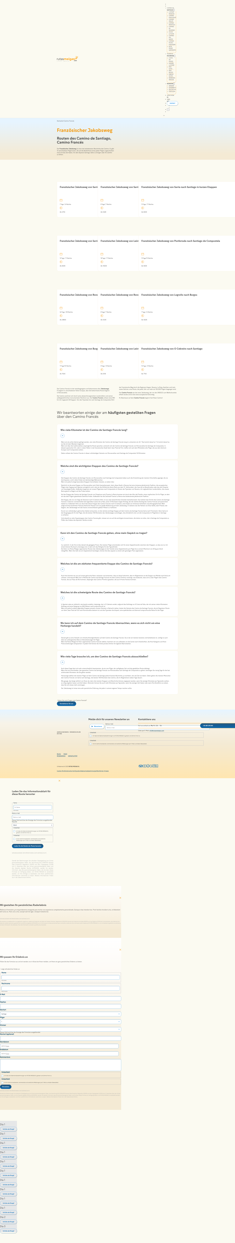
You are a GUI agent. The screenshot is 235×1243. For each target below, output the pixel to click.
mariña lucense (171, 64)
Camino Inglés (171, 20)
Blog (59, 754)
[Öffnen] (168, 109)
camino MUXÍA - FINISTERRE (172, 42)
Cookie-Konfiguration (74, 771)
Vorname (15, 810)
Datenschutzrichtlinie (24, 877)
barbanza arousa (172, 78)
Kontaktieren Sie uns (66, 704)
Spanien (171, 86)
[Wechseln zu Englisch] (171, 105)
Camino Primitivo (172, 24)
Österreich (172, 87)
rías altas (170, 67)
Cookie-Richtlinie (62, 771)
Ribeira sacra (171, 75)
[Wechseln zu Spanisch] (171, 107)
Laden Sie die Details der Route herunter (27, 846)
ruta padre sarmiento (172, 48)
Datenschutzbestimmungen (89, 771)
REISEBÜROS (61, 756)
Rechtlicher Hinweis (103, 771)
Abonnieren (98, 726)
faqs (65, 754)
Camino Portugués (172, 16)
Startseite (60, 121)
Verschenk (170, 96)
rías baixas (171, 71)
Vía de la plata (171, 33)
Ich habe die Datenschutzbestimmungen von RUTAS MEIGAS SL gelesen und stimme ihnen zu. (32, 831)
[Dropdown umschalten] (174, 10)
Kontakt (172, 103)
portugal (172, 91)
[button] (117, 433)
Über (168, 100)
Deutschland (173, 89)
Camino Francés (171, 13)
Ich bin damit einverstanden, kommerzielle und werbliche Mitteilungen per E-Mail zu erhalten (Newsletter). (30, 839)
